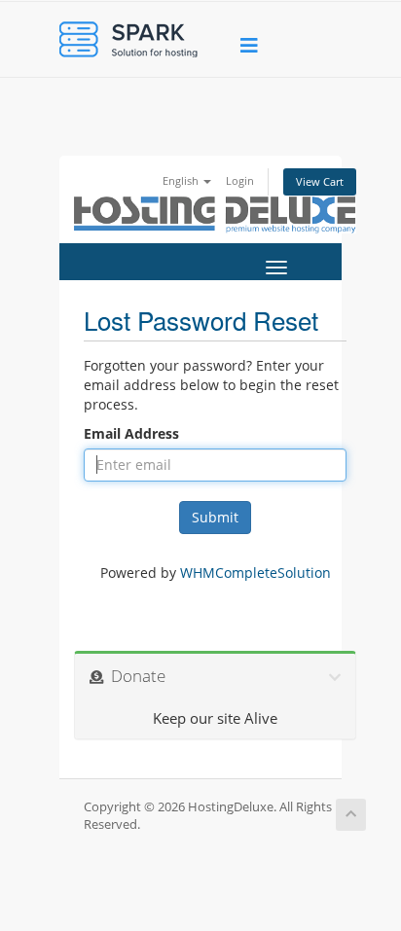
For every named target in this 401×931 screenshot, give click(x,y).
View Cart (320, 181)
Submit (215, 517)
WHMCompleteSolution (255, 572)
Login (240, 180)
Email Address (131, 433)
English (182, 180)
